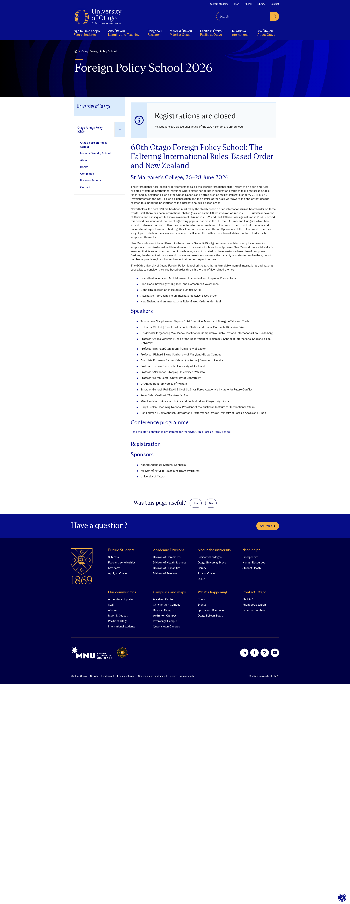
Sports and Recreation (211, 610)
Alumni (248, 4)
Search (94, 676)
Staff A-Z (247, 599)
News (201, 599)
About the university (214, 550)
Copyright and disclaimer (151, 676)
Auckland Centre (163, 599)
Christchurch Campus (166, 604)
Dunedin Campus (163, 610)
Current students (219, 4)
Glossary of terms (125, 676)
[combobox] (243, 16)
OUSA (201, 578)
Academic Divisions (168, 550)
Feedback (106, 676)
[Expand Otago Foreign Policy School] (119, 129)
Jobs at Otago (206, 573)
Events (202, 604)
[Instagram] (264, 652)
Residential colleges (209, 556)
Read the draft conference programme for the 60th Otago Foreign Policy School (180, 431)
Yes (195, 502)
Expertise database (254, 610)
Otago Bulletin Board (210, 615)
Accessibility (187, 676)
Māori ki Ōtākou (118, 615)
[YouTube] (275, 652)
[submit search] (274, 16)
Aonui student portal (120, 599)
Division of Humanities (166, 567)
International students (121, 626)
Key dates (114, 567)
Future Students (121, 550)
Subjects (113, 556)
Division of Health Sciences (169, 562)
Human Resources (253, 562)
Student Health (251, 567)
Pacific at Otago (118, 620)
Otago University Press (212, 562)
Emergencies (250, 556)
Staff (236, 4)
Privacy (173, 676)
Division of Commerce (166, 556)
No (211, 502)
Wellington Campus (164, 615)
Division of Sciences (165, 573)
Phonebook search (254, 604)
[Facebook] (254, 652)
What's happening (212, 592)
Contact (275, 4)
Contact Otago (254, 592)
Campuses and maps (169, 592)
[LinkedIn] (244, 652)
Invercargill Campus (165, 620)
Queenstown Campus (166, 626)
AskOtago (266, 525)
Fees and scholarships (121, 562)
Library (261, 4)
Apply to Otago (117, 573)
